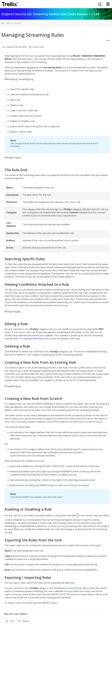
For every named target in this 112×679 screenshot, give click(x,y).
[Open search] (99, 4)
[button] (56, 23)
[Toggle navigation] (108, 4)
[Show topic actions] (108, 40)
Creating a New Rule (32, 338)
